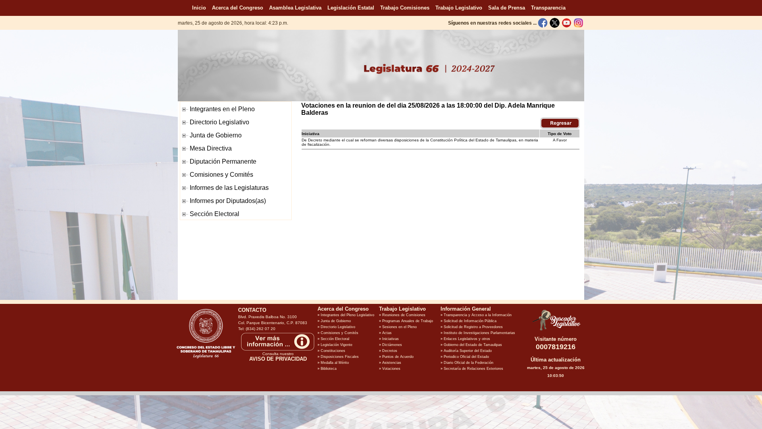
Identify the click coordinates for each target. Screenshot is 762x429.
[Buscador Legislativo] (555, 330)
